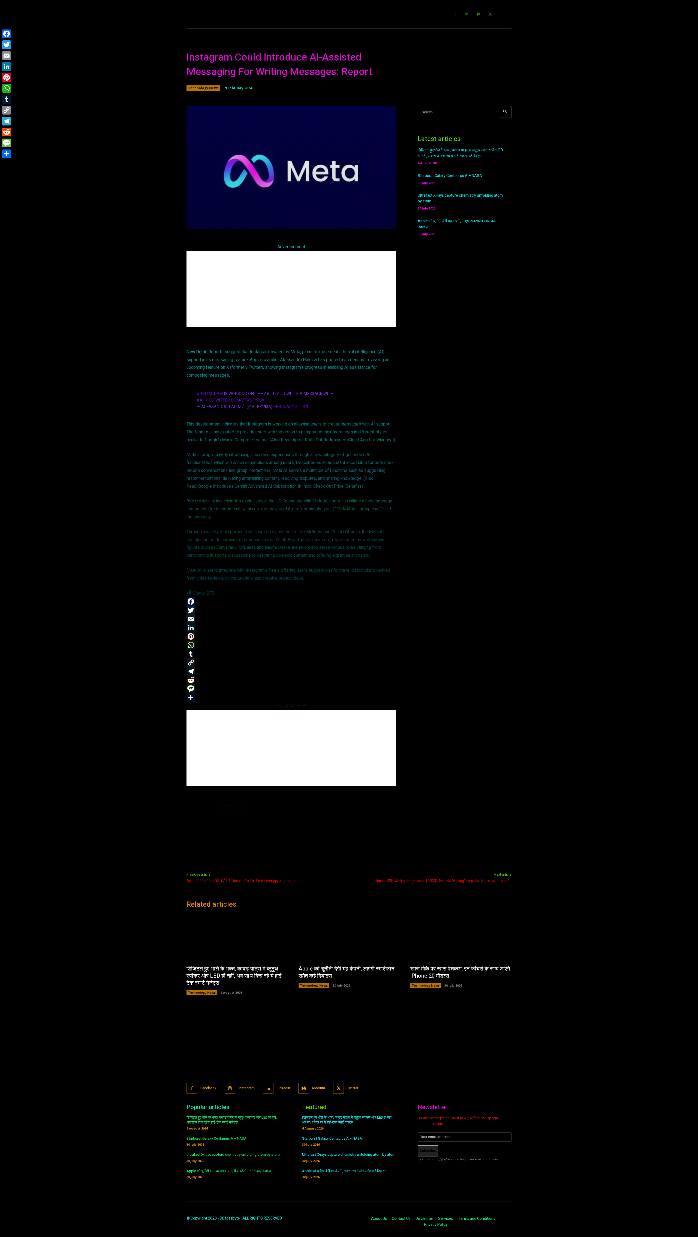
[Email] (6, 55)
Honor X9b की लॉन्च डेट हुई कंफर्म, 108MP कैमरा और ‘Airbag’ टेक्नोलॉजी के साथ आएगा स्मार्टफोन (443, 881)
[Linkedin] (466, 14)
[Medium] (478, 14)
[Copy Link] (6, 110)
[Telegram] (6, 121)
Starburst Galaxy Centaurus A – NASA (450, 176)
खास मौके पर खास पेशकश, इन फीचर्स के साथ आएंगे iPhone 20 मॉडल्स (460, 972)
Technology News (203, 88)
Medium (318, 1088)
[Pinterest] (6, 77)
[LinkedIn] (6, 66)
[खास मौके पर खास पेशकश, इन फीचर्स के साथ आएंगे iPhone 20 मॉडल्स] (461, 938)
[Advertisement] (291, 289)
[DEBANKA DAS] (199, 816)
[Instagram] (230, 1088)
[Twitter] (490, 14)
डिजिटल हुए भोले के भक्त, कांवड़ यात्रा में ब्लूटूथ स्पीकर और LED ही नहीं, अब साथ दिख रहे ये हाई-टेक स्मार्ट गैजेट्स (460, 153)
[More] (369, 221)
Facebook (208, 1088)
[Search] (505, 112)
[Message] (6, 142)
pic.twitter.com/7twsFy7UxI (235, 400)
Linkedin (283, 1088)
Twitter (352, 1088)
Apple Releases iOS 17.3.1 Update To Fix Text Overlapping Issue (240, 881)
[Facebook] (455, 14)
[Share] (6, 153)
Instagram (247, 1088)
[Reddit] (6, 132)
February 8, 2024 (290, 407)
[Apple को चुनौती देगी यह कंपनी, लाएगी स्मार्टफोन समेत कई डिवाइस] (349, 938)
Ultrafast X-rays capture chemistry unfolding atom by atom (233, 1154)
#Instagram (210, 394)
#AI (200, 400)
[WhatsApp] (6, 88)
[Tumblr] (6, 99)
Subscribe (428, 1150)
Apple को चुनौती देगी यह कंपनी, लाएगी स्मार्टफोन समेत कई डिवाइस (346, 972)
